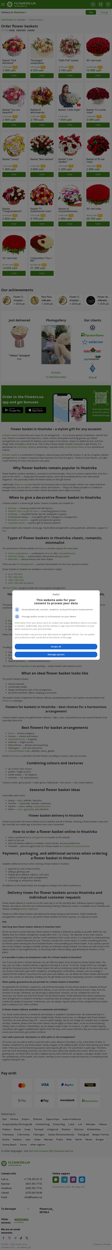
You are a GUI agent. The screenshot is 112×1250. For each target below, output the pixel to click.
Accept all (56, 646)
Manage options (56, 654)
